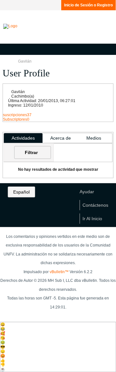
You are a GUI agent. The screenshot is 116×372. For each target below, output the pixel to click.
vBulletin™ (59, 272)
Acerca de (60, 138)
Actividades (23, 138)
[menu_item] (58, 324)
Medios (93, 138)
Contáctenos (95, 205)
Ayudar (87, 191)
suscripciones (15, 115)
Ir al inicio (92, 218)
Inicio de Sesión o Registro (88, 5)
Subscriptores (15, 119)
